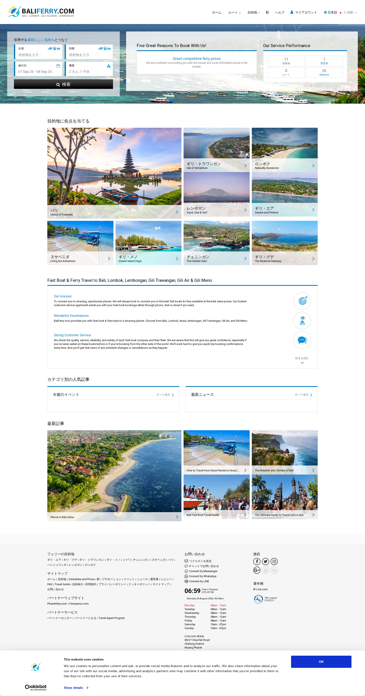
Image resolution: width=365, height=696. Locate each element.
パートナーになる (85, 618)
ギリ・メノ (113, 559)
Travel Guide (62, 584)
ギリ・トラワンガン (91, 559)
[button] (340, 12)
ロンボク (90, 564)
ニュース (142, 579)
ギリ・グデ (70, 559)
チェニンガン (141, 559)
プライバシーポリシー (112, 584)
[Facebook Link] (256, 561)
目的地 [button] (252, 12)
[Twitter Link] (265, 561)
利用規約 (90, 584)
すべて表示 (164, 394)
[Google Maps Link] (256, 570)
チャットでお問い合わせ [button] (204, 566)
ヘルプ (280, 12)
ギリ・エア (54, 559)
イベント (129, 579)
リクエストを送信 (200, 561)
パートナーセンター (59, 618)
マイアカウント (305, 12)
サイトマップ (161, 584)
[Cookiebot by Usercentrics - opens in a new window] (35, 688)
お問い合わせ (55, 589)
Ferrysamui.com (79, 603)
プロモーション (111, 579)
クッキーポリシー (139, 584)
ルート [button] (233, 12)
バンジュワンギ (57, 564)
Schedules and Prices (81, 579)
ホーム (217, 12)
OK (321, 661)
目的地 (62, 579)
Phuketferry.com (57, 603)
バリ (170, 559)
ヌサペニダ (159, 559)
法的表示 (77, 584)
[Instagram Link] (274, 561)
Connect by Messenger (203, 571)
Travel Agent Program (112, 618)
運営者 (154, 579)
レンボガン (76, 564)
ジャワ (127, 559)
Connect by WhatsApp (203, 576)
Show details (73, 687)
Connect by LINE (199, 581)
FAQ (49, 584)
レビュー (166, 579)
